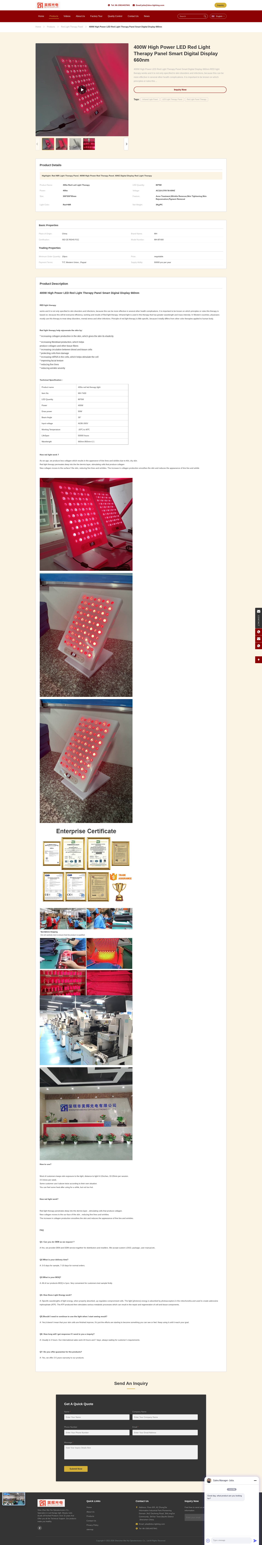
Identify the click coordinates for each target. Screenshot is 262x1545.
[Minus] (255, 1480)
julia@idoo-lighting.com (153, 5)
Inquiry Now (180, 90)
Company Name (139, 1412)
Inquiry (220, 5)
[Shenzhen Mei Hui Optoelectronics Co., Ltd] (47, 5)
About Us (80, 16)
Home (41, 16)
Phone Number (70, 1427)
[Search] (205, 16)
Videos (67, 16)
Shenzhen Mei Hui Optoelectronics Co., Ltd (132, 1541)
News (147, 16)
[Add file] (208, 1541)
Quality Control (115, 16)
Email (135, 1427)
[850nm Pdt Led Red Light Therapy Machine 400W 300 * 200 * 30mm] (82, 89)
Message (68, 1442)
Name (67, 1412)
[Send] (255, 1541)
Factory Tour (96, 16)
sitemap (90, 1529)
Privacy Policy (92, 1525)
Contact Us (133, 16)
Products (54, 16)
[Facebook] (40, 1528)
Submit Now (76, 1469)
